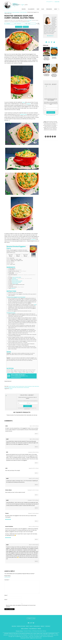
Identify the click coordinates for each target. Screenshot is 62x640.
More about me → (50, 35)
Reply (36, 433)
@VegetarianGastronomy (20, 375)
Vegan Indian (14, 387)
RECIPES (14, 626)
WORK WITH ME (21, 626)
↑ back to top (31, 618)
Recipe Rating (7, 575)
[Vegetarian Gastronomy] (7, 9)
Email (6, 599)
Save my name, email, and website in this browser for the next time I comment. (21, 606)
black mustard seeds (16, 277)
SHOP (27, 626)
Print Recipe (25, 26)
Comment (6, 579)
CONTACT (47, 626)
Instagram (33, 239)
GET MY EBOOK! (51, 112)
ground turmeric (14, 279)
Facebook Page (23, 114)
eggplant (28, 103)
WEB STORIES (24, 628)
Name (6, 595)
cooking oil (13, 288)
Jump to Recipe (19, 26)
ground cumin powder (16, 282)
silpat (35, 304)
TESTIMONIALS (33, 628)
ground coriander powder (17, 280)
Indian (23, 102)
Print (34, 254)
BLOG (31, 626)
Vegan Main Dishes (20, 387)
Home (5, 12)
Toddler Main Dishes (8, 387)
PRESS (39, 628)
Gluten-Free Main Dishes (20, 386)
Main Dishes (37, 386)
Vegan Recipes (26, 387)
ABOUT (42, 626)
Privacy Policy (19, 630)
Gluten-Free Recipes (15, 12)
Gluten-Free (9, 12)
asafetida (14, 278)
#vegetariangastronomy (16, 377)
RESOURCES (37, 626)
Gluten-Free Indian (23, 12)
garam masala (15, 283)
